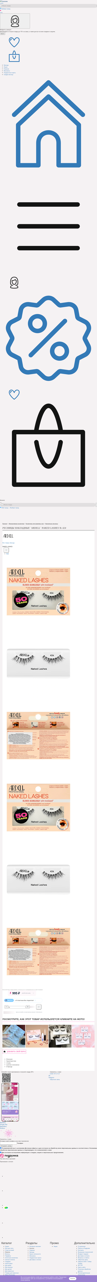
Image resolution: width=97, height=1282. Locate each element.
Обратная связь (55, 1079)
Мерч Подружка (10, 1275)
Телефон (20, 1143)
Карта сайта (81, 1267)
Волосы (7, 1254)
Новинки (32, 1250)
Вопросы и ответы (83, 1258)
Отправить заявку (6, 1146)
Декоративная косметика (16, 524)
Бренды (31, 1252)
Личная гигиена (10, 1259)
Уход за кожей (9, 1250)
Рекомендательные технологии (84, 1274)
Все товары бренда (8, 543)
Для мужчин (9, 1267)
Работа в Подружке (84, 1248)
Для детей (8, 1269)
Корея (7, 1246)
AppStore (3, 1122)
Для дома (8, 1265)
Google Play (3, 1124)
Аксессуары (9, 1263)
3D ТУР (80, 1265)
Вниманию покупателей (85, 1252)
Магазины (32, 1256)
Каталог (4, 524)
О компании (81, 1246)
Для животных (9, 1271)
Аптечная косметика (11, 1258)
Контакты (81, 1250)
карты (35, 1258)
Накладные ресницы (51, 524)
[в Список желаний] (6, 550)
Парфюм (8, 1256)
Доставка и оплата (83, 1256)
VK (49, 1076)
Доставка (35, 1259)
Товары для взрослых (12, 1273)
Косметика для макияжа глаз (35, 524)
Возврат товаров (83, 1254)
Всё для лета (9, 1248)
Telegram (51, 1077)
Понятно (72, 1278)
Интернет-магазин (35, 1246)
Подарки (8, 1261)
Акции (55, 1246)
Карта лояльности (35, 1254)
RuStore (2, 1128)
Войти (2, 34)
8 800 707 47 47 (55, 1074)
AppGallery (3, 1126)
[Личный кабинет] (15, 21)
